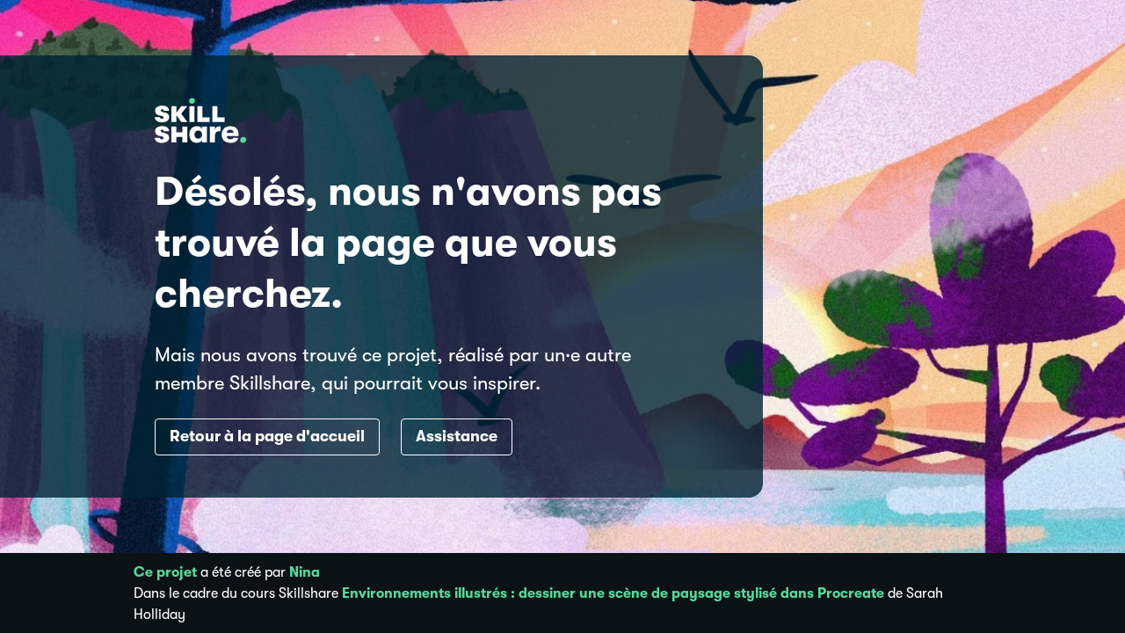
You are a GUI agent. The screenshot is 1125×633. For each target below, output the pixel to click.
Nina (304, 572)
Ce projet (165, 572)
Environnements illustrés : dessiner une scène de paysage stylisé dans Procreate (613, 593)
